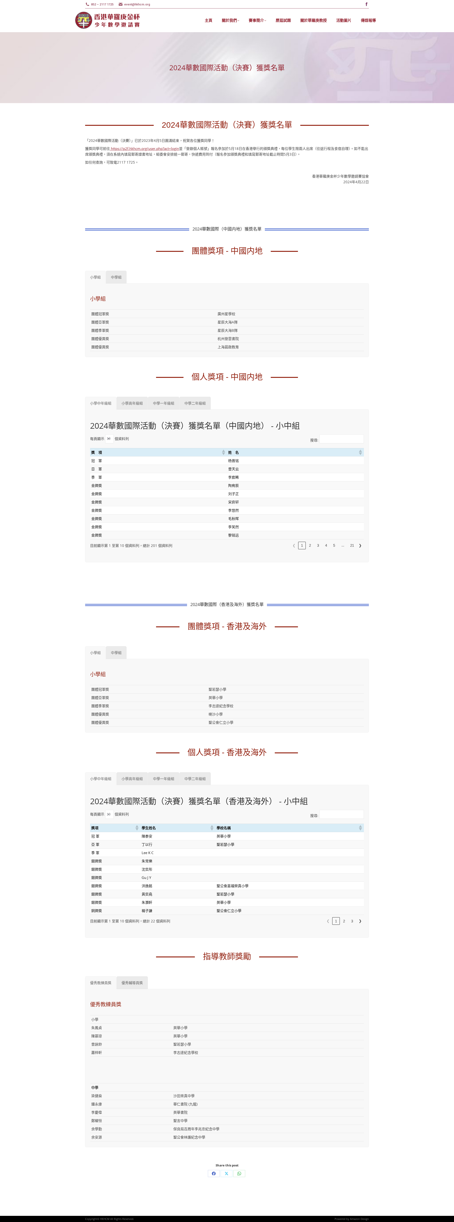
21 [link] (352, 545)
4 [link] (326, 545)
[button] (223, 452)
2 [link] (310, 545)
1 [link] (302, 545)
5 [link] (334, 545)
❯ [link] (360, 545)
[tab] (95, 277)
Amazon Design (359, 1219)
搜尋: (314, 440)
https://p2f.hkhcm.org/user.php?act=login (144, 148)
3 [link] (318, 545)
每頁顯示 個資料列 (109, 438)
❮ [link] (294, 545)
